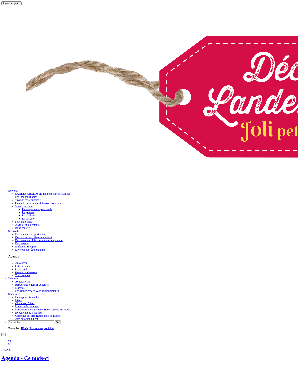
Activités (49, 328)
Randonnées (36, 328)
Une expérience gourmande (37, 209)
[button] (13, 190)
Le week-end (29, 215)
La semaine (28, 218)
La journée (28, 212)
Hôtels (24, 328)
